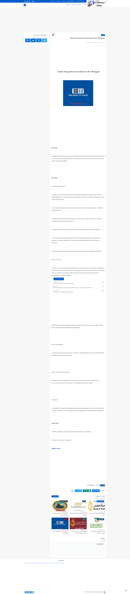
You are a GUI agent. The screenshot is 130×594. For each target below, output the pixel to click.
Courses (73, 4)
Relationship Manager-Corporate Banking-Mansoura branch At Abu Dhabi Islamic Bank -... (73, 287)
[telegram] (33, 1)
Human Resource (91, 485)
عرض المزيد (55, 496)
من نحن (52, 1)
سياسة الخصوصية (80, 1)
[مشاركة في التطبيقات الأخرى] (72, 490)
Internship (78, 4)
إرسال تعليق (100, 544)
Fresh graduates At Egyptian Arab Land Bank (63, 292)
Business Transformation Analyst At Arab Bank (63, 283)
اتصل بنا (58, 1)
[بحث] (25, 5)
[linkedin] (27, 1)
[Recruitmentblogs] (97, 3)
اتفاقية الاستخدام (70, 1)
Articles (68, 4)
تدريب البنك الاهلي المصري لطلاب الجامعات (98, 532)
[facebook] (30, 1)
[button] (96, 490)
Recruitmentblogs (88, 592)
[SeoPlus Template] (104, 592)
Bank (98, 485)
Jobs (85, 4)
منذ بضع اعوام (56, 281)
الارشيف (63, 1)
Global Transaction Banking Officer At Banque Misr (79, 532)
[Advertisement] (65, 20)
